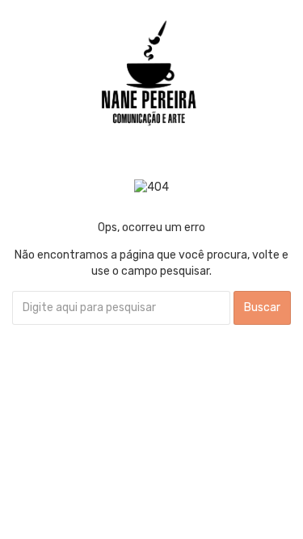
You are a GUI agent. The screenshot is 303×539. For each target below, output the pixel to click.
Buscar (262, 307)
